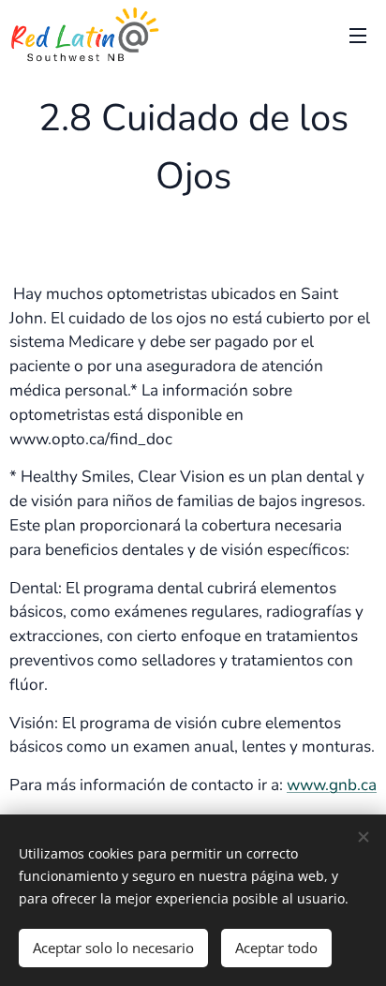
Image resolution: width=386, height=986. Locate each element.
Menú (358, 34)
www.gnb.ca (332, 785)
